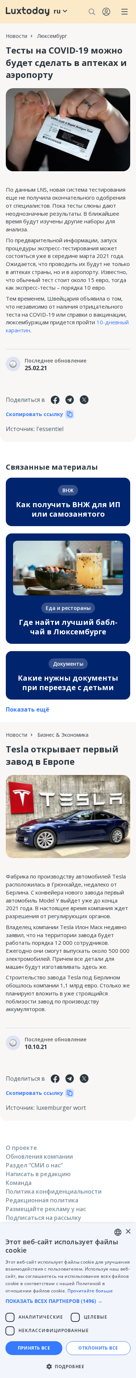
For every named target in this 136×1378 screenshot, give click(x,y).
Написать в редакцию (38, 1174)
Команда (19, 1183)
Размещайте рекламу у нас (46, 1209)
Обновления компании (39, 1156)
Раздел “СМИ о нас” (34, 1165)
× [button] (128, 1231)
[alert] (68, 1300)
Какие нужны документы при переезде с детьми (68, 682)
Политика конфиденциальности (54, 1191)
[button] (68, 1300)
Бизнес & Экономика (62, 734)
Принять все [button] (34, 1348)
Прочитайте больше (90, 1291)
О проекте (21, 1148)
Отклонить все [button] (98, 1348)
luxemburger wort (61, 1108)
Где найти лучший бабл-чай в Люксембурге (68, 627)
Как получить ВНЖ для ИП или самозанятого (68, 509)
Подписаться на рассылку (43, 1218)
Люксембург (52, 35)
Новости (16, 35)
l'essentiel (49, 429)
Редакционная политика (42, 1200)
